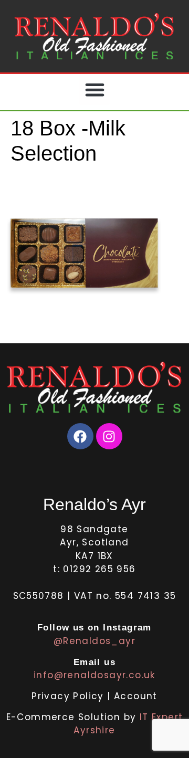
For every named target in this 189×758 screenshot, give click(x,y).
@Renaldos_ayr (94, 641)
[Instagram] (109, 436)
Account (136, 696)
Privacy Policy (69, 696)
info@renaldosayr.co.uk (94, 675)
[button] (94, 89)
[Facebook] (80, 436)
